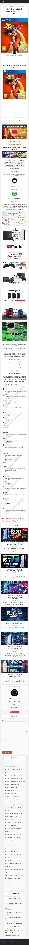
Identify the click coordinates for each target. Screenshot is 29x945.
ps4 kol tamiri (9, 520)
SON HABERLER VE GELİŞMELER (18, 6)
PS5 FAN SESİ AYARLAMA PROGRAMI (14, 649)
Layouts (8, 941)
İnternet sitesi (5, 746)
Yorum (3, 720)
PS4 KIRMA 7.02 (16, 518)
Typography (3, 941)
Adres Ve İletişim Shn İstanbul (7, 943)
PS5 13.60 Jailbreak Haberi (14, 623)
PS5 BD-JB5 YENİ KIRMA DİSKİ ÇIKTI (14, 598)
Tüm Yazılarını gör (14, 711)
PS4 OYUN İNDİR (6, 6)
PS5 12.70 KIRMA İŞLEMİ (14, 544)
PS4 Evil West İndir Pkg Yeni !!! (14, 908)
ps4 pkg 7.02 (8, 521)
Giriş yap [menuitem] (3, 1)
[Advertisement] (13, 61)
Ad (3, 734)
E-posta (4, 740)
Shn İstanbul (21, 16)
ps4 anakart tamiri (7, 518)
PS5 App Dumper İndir (14, 676)
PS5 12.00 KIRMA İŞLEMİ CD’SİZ (14, 571)
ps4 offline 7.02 (16, 520)
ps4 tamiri (14, 521)
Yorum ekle (12, 16)
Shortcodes (13, 941)
